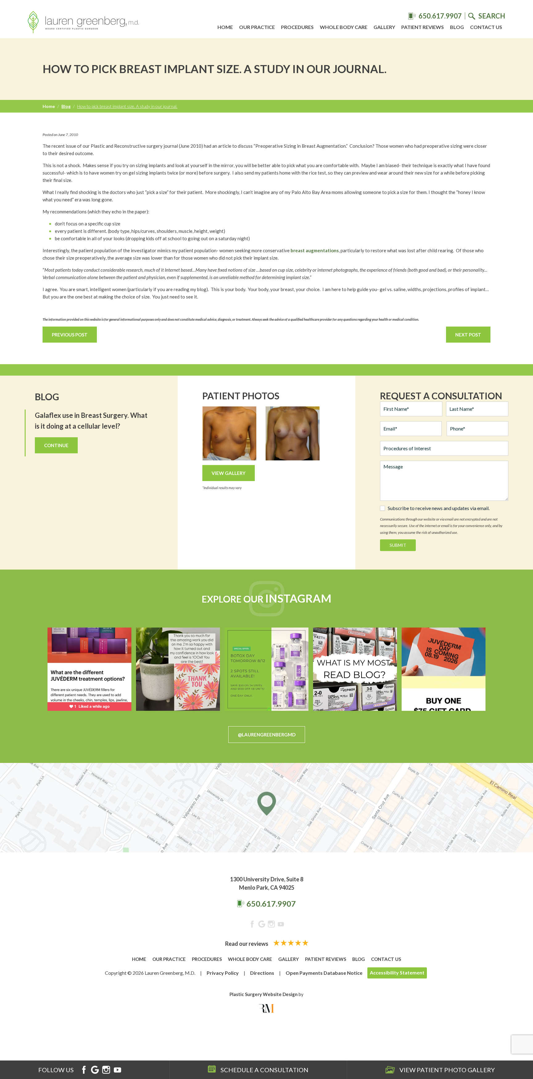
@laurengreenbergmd (266, 734)
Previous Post (70, 334)
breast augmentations (315, 250)
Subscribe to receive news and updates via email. (439, 508)
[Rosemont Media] (266, 1008)
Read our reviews (247, 943)
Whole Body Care (343, 27)
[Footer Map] (266, 807)
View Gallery (229, 473)
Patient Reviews (422, 27)
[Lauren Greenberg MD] (83, 23)
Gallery (384, 27)
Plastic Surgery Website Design (263, 994)
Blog (457, 27)
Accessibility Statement (397, 972)
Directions (262, 973)
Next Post (468, 334)
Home (225, 27)
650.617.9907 (271, 903)
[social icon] (252, 925)
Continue (56, 445)
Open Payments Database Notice (324, 973)
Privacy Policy (223, 973)
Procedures (297, 27)
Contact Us (486, 27)
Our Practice (257, 27)
